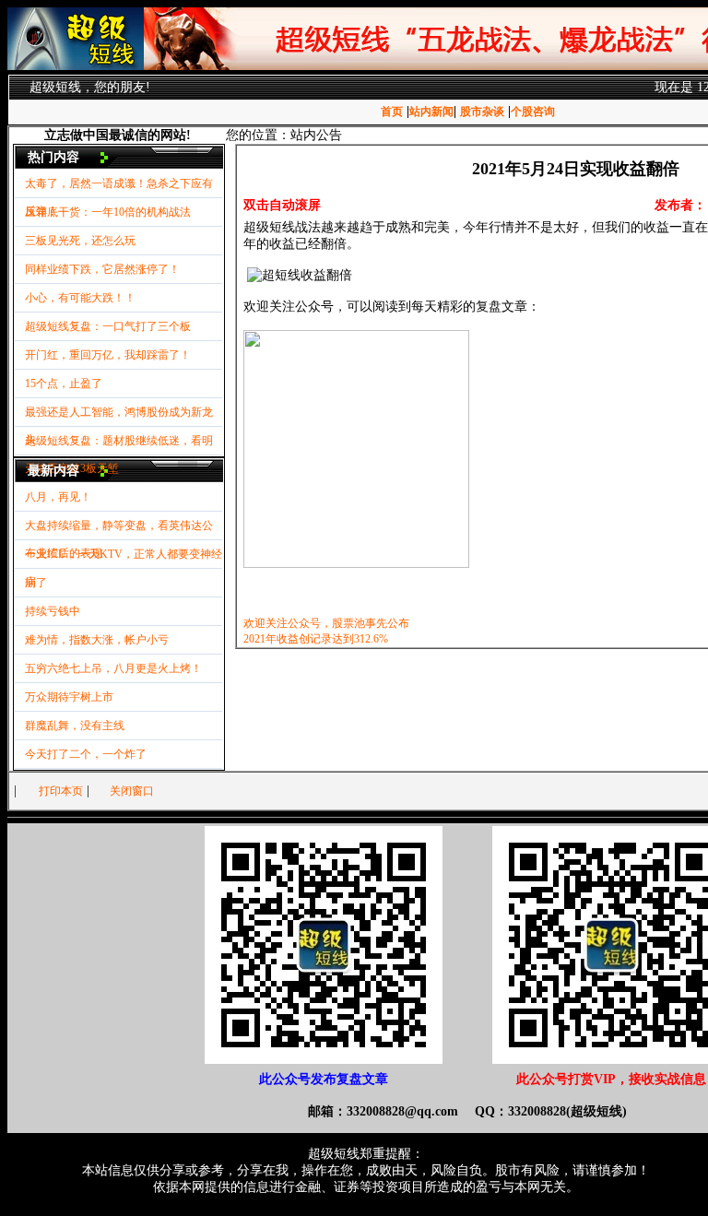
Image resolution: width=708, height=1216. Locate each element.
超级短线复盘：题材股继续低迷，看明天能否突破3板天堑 (119, 444)
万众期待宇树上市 (69, 697)
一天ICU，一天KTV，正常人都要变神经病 (123, 558)
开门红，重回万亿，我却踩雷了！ (108, 354)
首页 (392, 111)
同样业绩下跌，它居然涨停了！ (102, 269)
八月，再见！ (58, 496)
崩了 (36, 582)
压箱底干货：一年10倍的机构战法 (108, 212)
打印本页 (61, 791)
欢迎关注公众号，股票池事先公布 (326, 623)
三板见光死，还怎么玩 (80, 240)
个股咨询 (533, 111)
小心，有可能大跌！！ (80, 297)
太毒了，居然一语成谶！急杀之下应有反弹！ (119, 187)
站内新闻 (431, 111)
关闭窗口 (132, 791)
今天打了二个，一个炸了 (86, 754)
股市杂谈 (482, 111)
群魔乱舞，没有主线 (74, 725)
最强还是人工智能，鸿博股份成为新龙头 (119, 416)
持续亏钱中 (52, 611)
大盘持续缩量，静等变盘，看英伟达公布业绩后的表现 (119, 529)
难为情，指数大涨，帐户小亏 (97, 639)
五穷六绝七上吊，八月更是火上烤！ (113, 668)
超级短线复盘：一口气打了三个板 (108, 326)
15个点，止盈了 (63, 383)
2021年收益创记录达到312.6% (315, 638)
